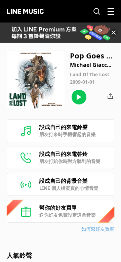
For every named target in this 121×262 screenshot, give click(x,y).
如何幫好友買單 (97, 229)
